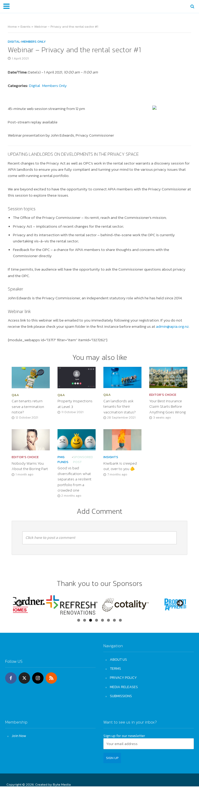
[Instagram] (38, 678)
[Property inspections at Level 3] (77, 377)
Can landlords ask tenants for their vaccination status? (119, 406)
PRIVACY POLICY (123, 677)
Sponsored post (83, 459)
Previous (19, 603)
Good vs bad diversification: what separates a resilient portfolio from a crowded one (74, 479)
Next (179, 603)
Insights (110, 457)
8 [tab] (120, 620)
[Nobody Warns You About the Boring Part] (31, 439)
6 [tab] (108, 620)
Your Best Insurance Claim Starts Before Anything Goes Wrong (167, 406)
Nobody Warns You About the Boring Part (30, 466)
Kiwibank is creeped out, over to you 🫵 (120, 466)
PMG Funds (63, 459)
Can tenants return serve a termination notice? (28, 406)
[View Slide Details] (39, 605)
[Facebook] (11, 678)
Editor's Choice (162, 394)
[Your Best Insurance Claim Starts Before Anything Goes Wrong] (168, 377)
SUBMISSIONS (121, 695)
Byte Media (62, 784)
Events (25, 26)
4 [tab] (96, 620)
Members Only (34, 41)
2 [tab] (84, 620)
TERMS (115, 668)
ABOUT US (118, 659)
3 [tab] (90, 620)
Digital (14, 41)
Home (12, 26)
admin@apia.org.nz (172, 326)
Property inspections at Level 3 (75, 403)
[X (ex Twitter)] (24, 678)
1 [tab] (78, 620)
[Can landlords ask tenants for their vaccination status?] (122, 377)
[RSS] (51, 678)
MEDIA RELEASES (124, 686)
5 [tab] (102, 620)
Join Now (19, 735)
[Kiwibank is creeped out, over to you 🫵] (122, 439)
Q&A (15, 395)
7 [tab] (114, 620)
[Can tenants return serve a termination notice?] (31, 377)
